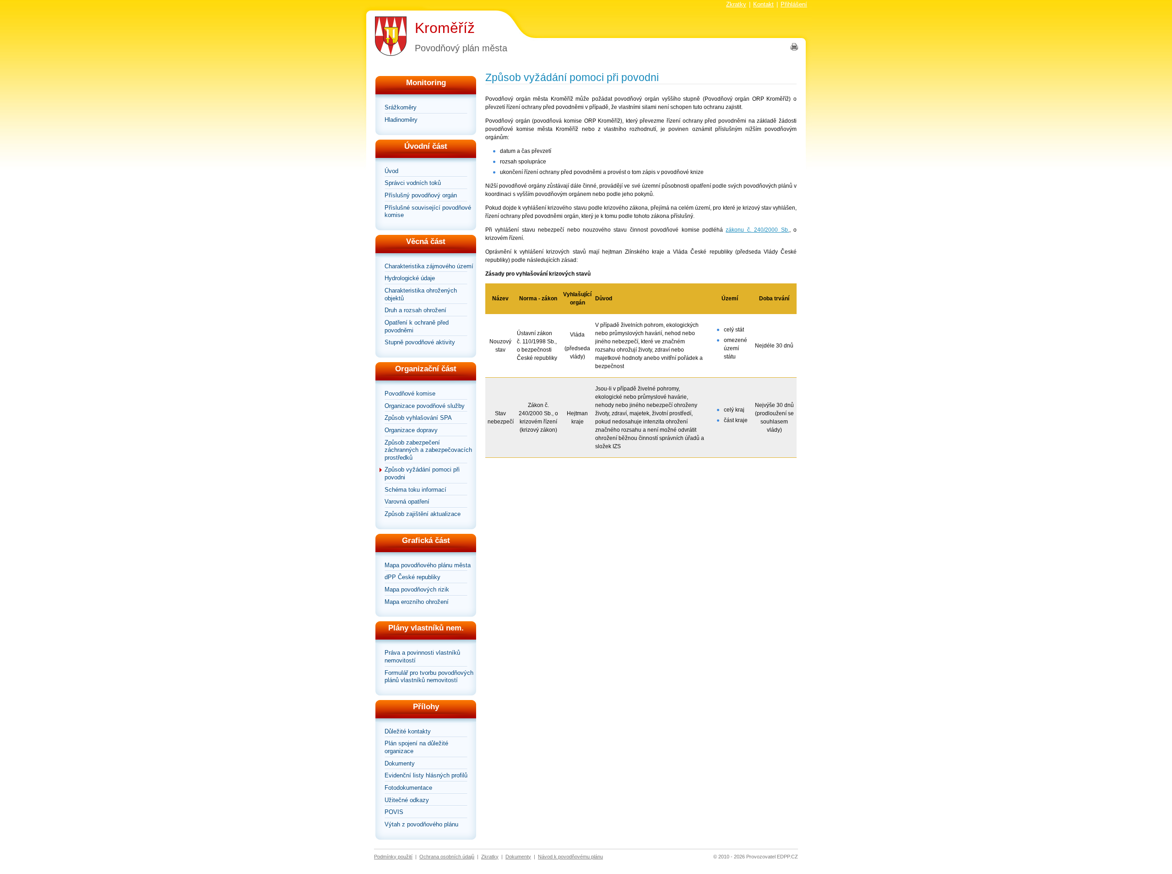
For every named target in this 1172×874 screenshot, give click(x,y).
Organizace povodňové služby (425, 405)
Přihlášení (794, 4)
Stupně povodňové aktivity (420, 342)
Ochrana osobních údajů (446, 856)
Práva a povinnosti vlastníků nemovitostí (422, 656)
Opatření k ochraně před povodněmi (417, 326)
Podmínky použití (393, 856)
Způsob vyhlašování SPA (418, 417)
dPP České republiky (412, 577)
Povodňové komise (410, 393)
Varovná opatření (407, 501)
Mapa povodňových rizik (417, 589)
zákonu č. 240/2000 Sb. (757, 230)
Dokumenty (400, 763)
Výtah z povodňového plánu (421, 824)
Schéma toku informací (415, 489)
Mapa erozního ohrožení (417, 601)
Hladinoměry (401, 119)
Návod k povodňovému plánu (570, 856)
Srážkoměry (401, 107)
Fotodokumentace (408, 787)
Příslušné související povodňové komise (428, 211)
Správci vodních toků (413, 182)
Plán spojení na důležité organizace (416, 747)
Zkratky (736, 4)
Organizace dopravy (411, 430)
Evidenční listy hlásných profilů (426, 775)
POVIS (394, 812)
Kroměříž (445, 28)
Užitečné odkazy (407, 800)
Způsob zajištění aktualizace (423, 513)
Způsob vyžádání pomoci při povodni (422, 473)
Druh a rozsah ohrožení (415, 310)
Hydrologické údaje (410, 278)
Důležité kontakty (408, 731)
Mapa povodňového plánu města (428, 565)
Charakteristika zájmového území (429, 266)
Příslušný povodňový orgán (421, 195)
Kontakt (763, 4)
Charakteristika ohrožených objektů (421, 294)
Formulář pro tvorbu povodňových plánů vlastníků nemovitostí (429, 676)
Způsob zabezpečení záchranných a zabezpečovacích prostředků (428, 450)
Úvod (391, 171)
